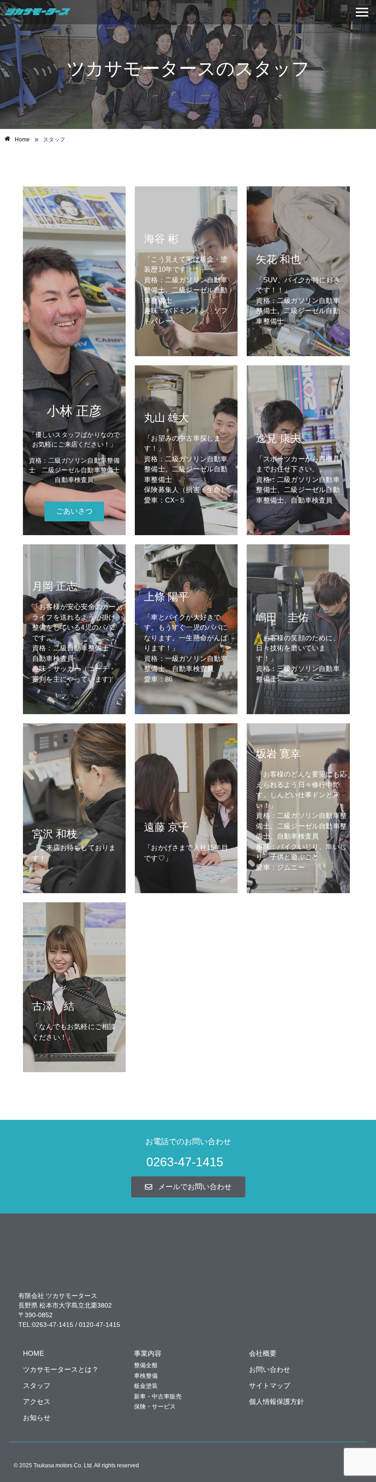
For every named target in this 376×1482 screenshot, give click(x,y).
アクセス (36, 1401)
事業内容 (147, 1353)
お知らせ (36, 1417)
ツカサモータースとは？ (61, 1369)
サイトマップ (269, 1385)
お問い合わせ (269, 1369)
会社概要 (262, 1353)
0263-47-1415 (184, 1162)
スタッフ (36, 1385)
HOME (33, 1353)
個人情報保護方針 (276, 1401)
